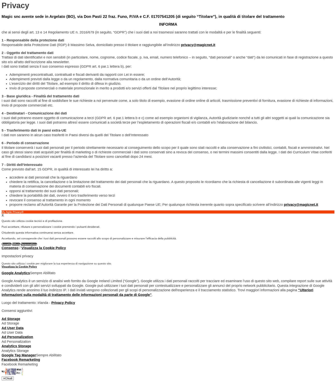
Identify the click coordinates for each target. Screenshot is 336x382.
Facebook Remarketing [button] (21, 360)
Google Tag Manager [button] (19, 355)
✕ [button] (3, 215)
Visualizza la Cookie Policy (43, 248)
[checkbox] (168, 323)
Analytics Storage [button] (16, 346)
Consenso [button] (10, 248)
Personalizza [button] (28, 244)
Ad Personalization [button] (17, 337)
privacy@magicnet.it (198, 45)
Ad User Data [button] (13, 328)
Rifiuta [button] (16, 244)
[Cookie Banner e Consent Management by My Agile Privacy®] (12, 375)
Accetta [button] (7, 244)
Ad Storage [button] (11, 319)
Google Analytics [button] (16, 273)
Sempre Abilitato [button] (42, 273)
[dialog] (168, 228)
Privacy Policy (63, 303)
